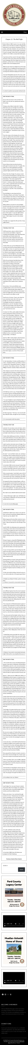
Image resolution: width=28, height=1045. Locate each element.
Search (5, 865)
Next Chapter (18, 858)
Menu (25, 32)
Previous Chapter (10, 858)
